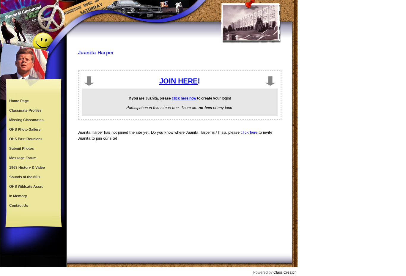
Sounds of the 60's (24, 177)
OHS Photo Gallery (25, 129)
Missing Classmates (26, 120)
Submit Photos (21, 148)
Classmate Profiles (25, 110)
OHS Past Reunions (26, 139)
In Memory (18, 196)
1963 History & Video (27, 167)
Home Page (19, 101)
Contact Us (18, 206)
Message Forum (23, 158)
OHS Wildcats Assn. (26, 186)
